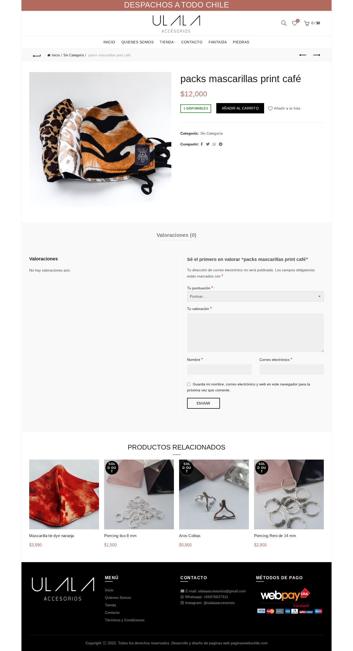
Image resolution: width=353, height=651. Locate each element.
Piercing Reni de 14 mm (275, 535)
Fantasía (218, 42)
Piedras (241, 42)
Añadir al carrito (240, 108)
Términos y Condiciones (124, 620)
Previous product (303, 55)
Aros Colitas (190, 535)
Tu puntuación (200, 288)
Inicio (109, 42)
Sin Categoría (73, 55)
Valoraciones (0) (176, 235)
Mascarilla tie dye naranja (51, 535)
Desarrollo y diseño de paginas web (200, 643)
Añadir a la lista (287, 108)
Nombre (195, 359)
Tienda (167, 42)
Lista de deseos (297, 20)
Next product (316, 55)
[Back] (36, 55)
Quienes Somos (137, 42)
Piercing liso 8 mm (120, 535)
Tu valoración (199, 308)
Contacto (191, 42)
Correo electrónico (275, 359)
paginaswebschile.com (249, 643)
